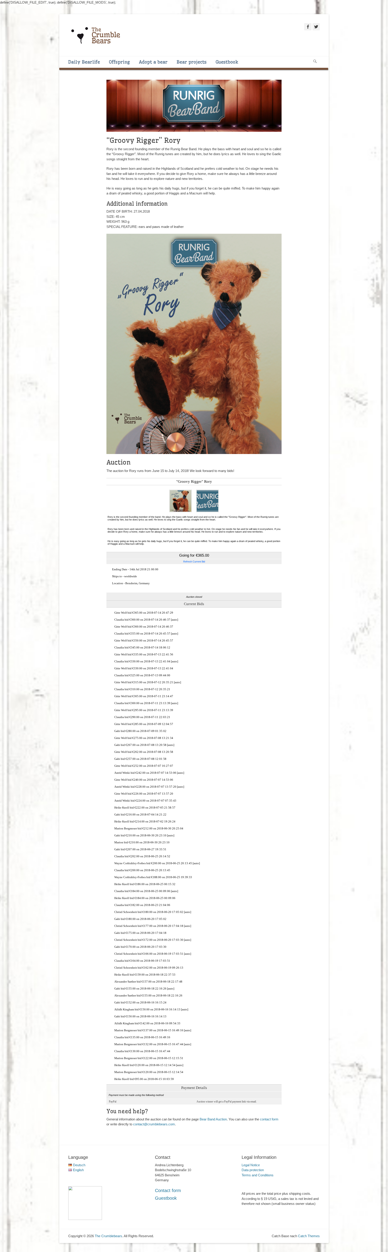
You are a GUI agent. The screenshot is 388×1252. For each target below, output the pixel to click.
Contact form (168, 1190)
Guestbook (227, 62)
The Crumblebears (108, 1236)
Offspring (119, 62)
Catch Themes (309, 1236)
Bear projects (191, 62)
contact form (269, 1119)
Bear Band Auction (213, 1119)
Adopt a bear (153, 62)
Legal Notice (251, 1165)
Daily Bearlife (84, 62)
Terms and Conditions (257, 1175)
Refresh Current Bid (194, 561)
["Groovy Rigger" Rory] (180, 511)
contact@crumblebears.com (154, 1124)
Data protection (253, 1170)
